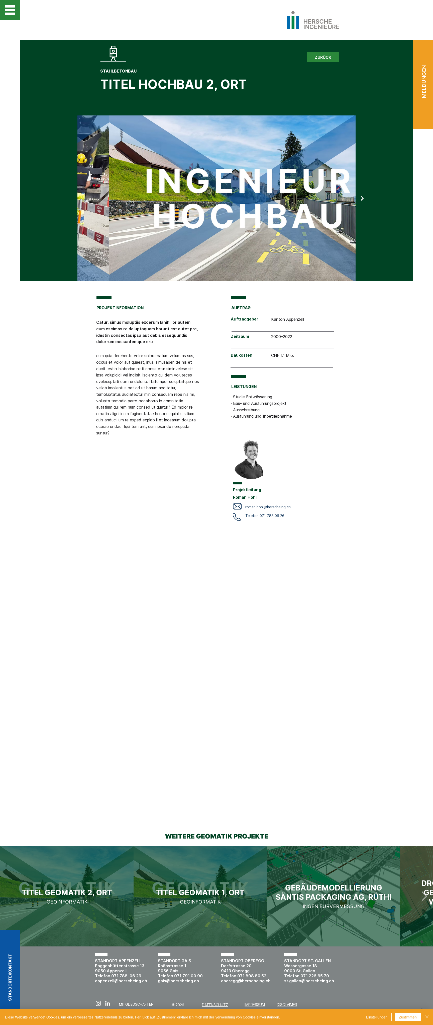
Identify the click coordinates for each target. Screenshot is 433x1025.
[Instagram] (98, 1003)
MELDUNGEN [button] (424, 81)
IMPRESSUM (255, 1004)
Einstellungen (376, 1016)
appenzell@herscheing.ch (121, 980)
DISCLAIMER (287, 1004)
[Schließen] (427, 1017)
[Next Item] (362, 198)
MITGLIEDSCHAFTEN (136, 1004)
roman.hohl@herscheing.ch (268, 507)
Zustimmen (408, 1016)
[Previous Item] (70, 198)
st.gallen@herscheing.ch (309, 980)
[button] (10, 10)
